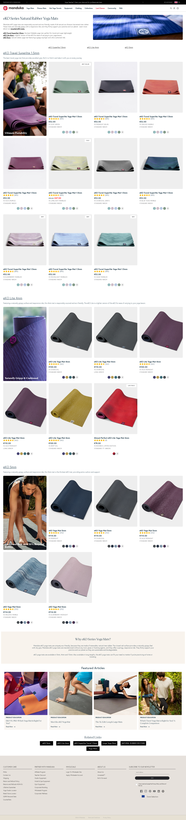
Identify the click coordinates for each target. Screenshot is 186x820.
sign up (93, 424)
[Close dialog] (114, 392)
